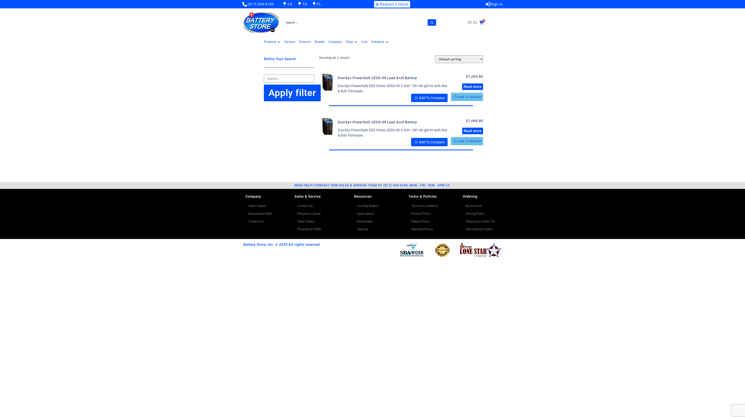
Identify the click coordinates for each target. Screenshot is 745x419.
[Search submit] (432, 22)
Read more (473, 87)
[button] (272, 42)
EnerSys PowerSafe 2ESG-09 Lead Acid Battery (377, 78)
